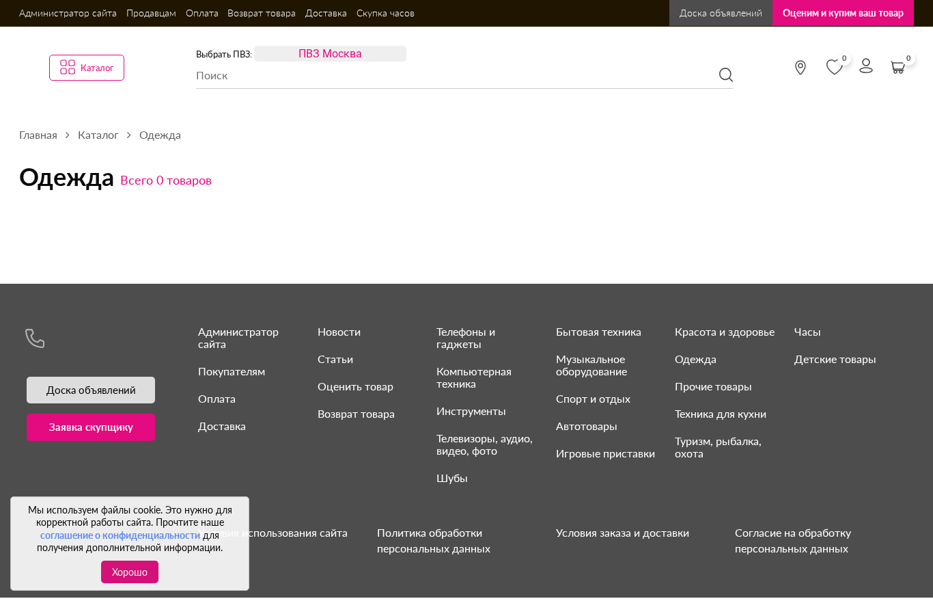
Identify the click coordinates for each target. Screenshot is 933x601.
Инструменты (471, 410)
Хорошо (130, 572)
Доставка (326, 12)
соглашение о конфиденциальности (120, 535)
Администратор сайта (68, 12)
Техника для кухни (720, 413)
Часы (807, 331)
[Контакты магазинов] (800, 67)
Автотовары (586, 425)
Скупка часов (386, 12)
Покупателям (231, 370)
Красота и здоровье (725, 331)
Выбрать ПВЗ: (224, 54)
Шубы (452, 477)
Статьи (335, 358)
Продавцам (151, 12)
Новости (339, 331)
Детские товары (835, 358)
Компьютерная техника (474, 377)
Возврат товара (261, 12)
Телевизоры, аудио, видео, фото (484, 444)
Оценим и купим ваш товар (843, 12)
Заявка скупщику (91, 426)
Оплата (202, 12)
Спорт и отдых (593, 398)
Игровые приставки (605, 452)
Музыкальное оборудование (591, 364)
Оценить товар (355, 385)
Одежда (695, 358)
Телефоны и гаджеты (465, 337)
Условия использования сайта (273, 532)
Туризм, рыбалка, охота (718, 446)
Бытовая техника (598, 331)
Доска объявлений (721, 12)
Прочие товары (713, 385)
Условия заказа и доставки (622, 532)
